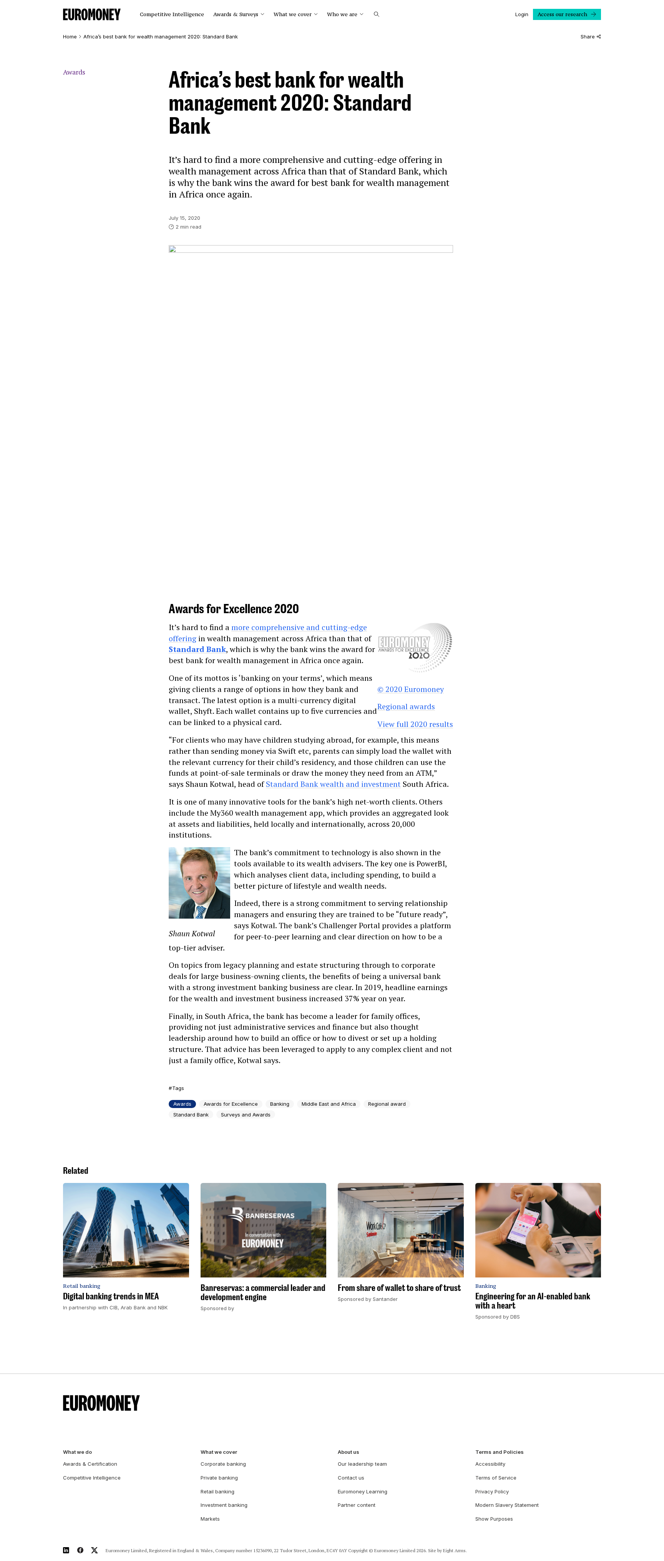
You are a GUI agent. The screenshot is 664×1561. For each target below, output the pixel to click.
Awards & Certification (90, 1464)
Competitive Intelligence (172, 14)
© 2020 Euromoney (410, 689)
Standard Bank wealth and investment (333, 784)
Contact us (351, 1478)
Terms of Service (495, 1478)
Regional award (387, 1104)
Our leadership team (362, 1464)
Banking (279, 1104)
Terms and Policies (499, 1452)
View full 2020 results (415, 724)
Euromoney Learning (362, 1491)
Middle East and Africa (329, 1104)
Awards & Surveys (235, 14)
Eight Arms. (455, 1550)
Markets (210, 1519)
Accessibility (490, 1464)
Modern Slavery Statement (507, 1505)
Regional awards (406, 706)
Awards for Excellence (231, 1104)
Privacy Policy (492, 1491)
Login (521, 14)
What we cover (293, 14)
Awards (74, 72)
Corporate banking (223, 1464)
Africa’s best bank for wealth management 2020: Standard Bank (160, 37)
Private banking (219, 1478)
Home (70, 37)
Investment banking (224, 1505)
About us (348, 1452)
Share (588, 37)
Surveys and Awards (246, 1114)
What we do (77, 1452)
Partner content (356, 1505)
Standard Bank (197, 649)
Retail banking (217, 1491)
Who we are (342, 14)
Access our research (562, 14)
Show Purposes (494, 1519)
